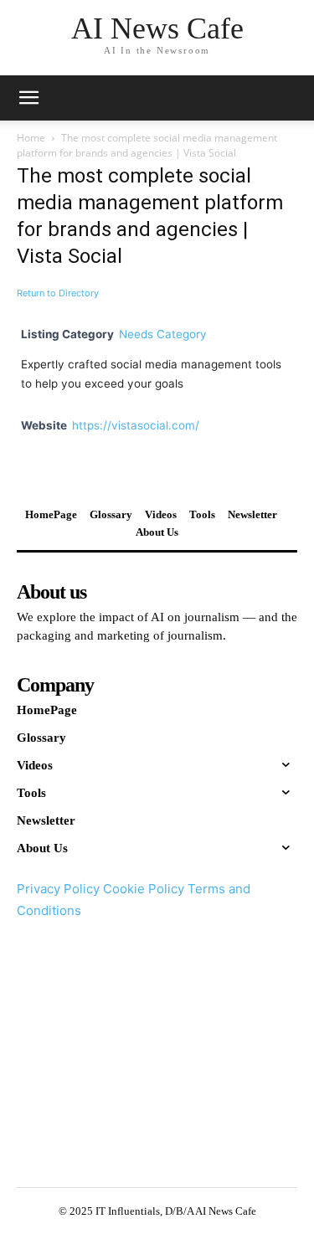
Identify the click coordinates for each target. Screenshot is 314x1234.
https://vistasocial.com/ (135, 425)
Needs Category (163, 334)
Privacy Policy (58, 889)
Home (31, 138)
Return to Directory (58, 293)
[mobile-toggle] (28, 98)
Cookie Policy (143, 889)
